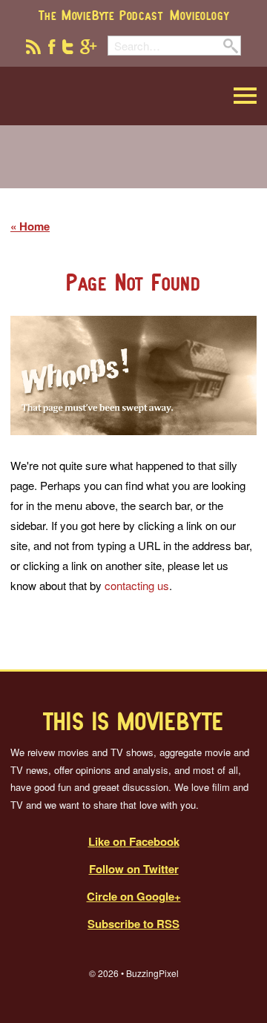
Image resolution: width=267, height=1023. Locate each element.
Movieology (199, 14)
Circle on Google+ (134, 896)
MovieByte (85, 96)
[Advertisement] (133, 166)
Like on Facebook (133, 841)
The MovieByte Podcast (101, 14)
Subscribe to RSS (133, 924)
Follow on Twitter (134, 869)
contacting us (137, 585)
